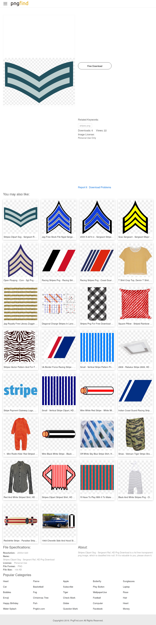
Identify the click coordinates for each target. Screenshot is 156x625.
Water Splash (9, 608)
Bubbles (7, 592)
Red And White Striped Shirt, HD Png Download (27, 497)
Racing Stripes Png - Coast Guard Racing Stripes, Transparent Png (112, 280)
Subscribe (68, 586)
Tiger (65, 592)
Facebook (98, 608)
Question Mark (70, 608)
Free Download (94, 66)
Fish (35, 603)
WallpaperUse (100, 592)
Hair (125, 597)
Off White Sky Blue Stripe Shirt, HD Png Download (104, 453)
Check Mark (69, 597)
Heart (6, 581)
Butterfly (97, 581)
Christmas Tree (40, 597)
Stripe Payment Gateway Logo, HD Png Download (28, 410)
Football (97, 597)
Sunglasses (129, 581)
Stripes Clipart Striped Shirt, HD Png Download (64, 497)
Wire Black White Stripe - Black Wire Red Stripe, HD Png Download (74, 453)
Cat (5, 586)
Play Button (98, 586)
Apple (66, 581)
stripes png (85, 125)
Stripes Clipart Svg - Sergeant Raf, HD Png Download (29, 236)
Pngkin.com (39, 608)
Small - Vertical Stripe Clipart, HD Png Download (65, 410)
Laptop (126, 586)
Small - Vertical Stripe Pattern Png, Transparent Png (105, 366)
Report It (82, 187)
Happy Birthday (10, 603)
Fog (35, 592)
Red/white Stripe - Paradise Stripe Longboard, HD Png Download (35, 540)
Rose (125, 592)
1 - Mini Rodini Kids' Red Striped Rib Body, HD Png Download (33, 453)
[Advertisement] (39, 36)
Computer (98, 603)
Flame (36, 581)
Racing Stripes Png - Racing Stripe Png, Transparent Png (69, 280)
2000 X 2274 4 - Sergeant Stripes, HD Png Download (105, 236)
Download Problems (100, 187)
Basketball (38, 586)
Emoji (6, 597)
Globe (66, 603)
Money (126, 608)
